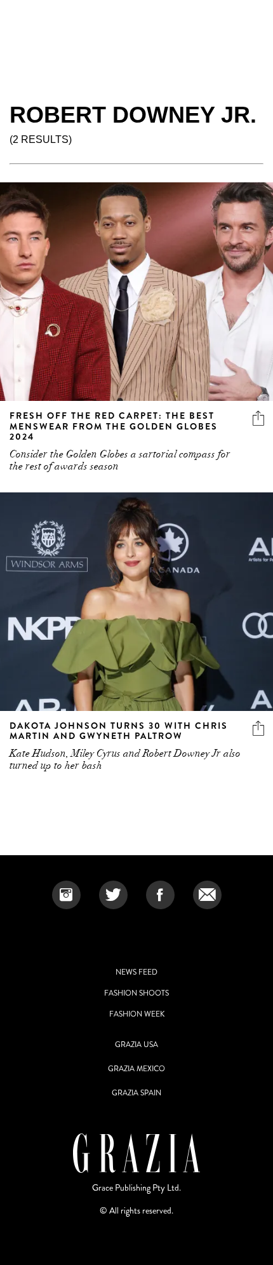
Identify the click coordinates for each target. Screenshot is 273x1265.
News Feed (136, 972)
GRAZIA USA (136, 1044)
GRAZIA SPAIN (136, 1093)
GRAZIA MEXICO (136, 1068)
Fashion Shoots (136, 993)
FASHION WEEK (136, 1014)
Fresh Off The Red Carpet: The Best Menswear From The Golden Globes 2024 (114, 426)
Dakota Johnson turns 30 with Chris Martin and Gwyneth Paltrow (119, 731)
